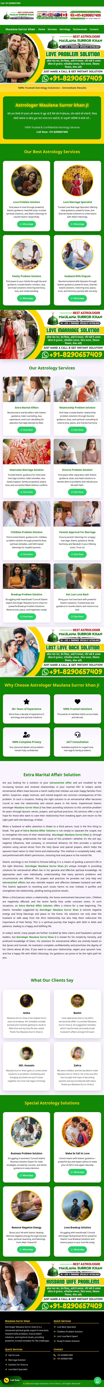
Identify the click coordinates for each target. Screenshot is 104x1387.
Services (52, 29)
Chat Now (27, 429)
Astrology (64, 29)
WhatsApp (28, 224)
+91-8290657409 (65, 1355)
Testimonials (80, 29)
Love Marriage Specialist (77, 202)
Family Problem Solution (26, 276)
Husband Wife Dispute (77, 276)
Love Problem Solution (26, 202)
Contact (94, 29)
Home (41, 29)
